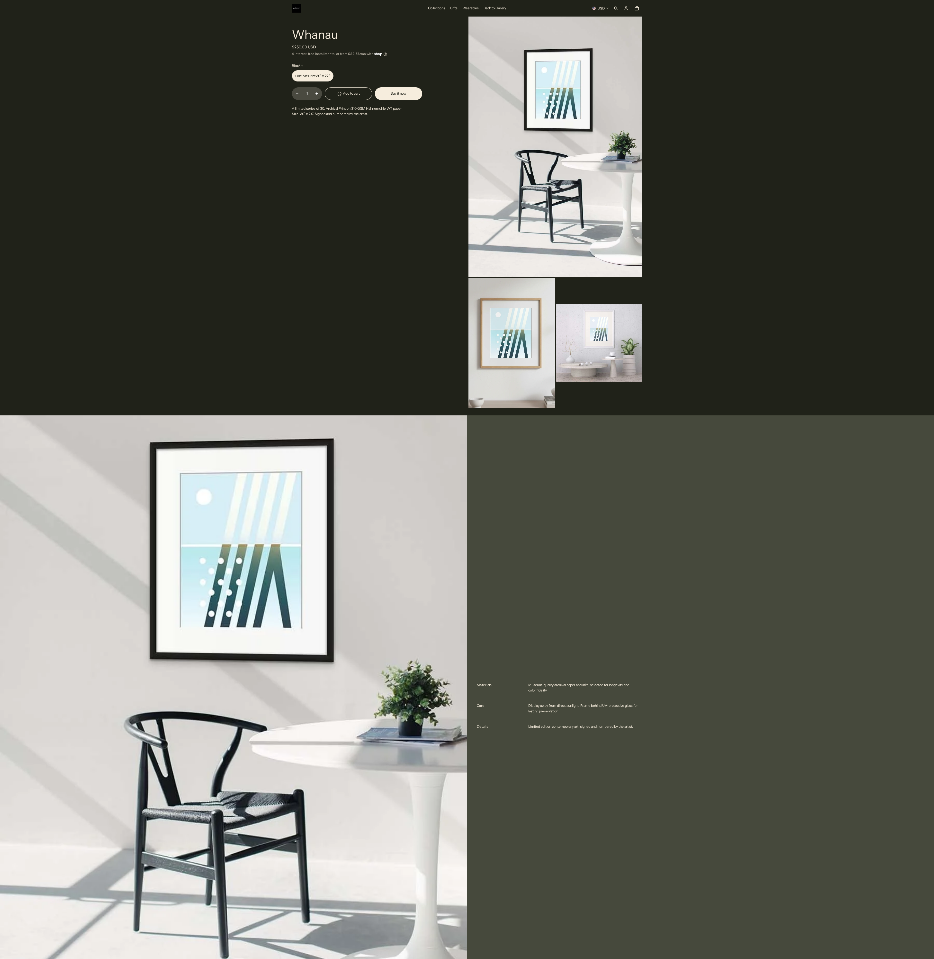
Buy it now (398, 93)
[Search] (616, 8)
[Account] (626, 8)
